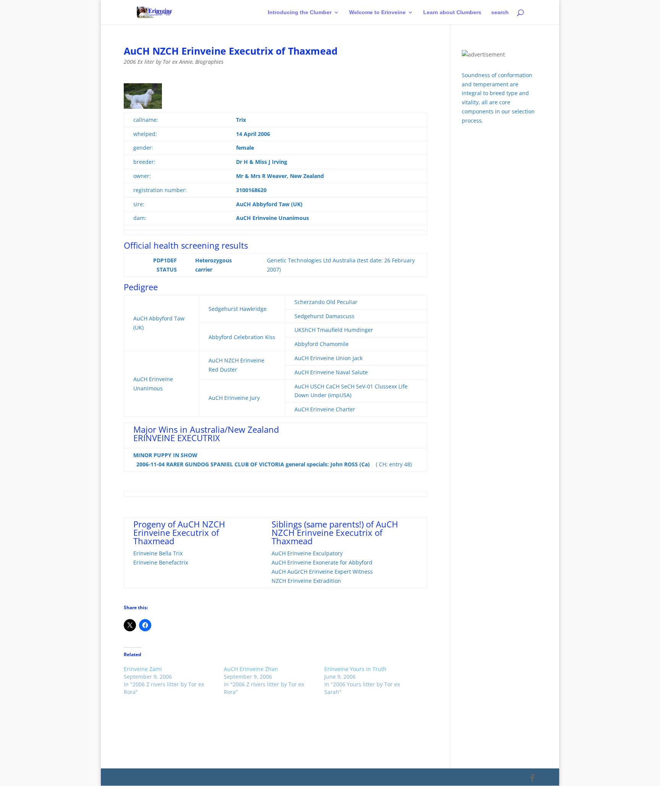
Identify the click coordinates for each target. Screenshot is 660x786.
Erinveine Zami (143, 669)
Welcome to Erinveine (377, 12)
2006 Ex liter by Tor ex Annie (158, 61)
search (500, 12)
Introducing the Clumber (300, 12)
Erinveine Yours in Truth (355, 669)
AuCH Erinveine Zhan (251, 669)
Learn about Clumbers (452, 12)
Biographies (209, 61)
